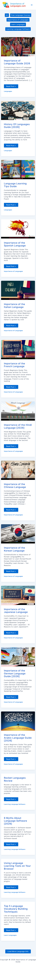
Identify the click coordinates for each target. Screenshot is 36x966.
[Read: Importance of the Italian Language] (18, 290)
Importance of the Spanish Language (15, 244)
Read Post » (11, 86)
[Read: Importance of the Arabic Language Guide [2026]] (18, 721)
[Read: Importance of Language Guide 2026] (18, 46)
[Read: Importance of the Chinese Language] (18, 470)
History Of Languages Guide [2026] (17, 126)
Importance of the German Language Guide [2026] (15, 673)
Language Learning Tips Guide (15, 185)
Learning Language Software (18, 29)
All (7, 15)
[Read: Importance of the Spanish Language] (18, 229)
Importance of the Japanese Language (16, 611)
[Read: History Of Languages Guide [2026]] (18, 110)
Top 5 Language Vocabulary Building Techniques (16, 909)
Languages (8, 91)
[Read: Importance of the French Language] (18, 349)
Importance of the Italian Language (14, 305)
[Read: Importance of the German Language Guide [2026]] (18, 656)
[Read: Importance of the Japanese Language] (18, 595)
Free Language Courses (20, 15)
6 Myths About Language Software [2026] (15, 821)
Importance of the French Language (14, 365)
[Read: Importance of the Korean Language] (18, 534)
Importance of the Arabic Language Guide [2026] (18, 737)
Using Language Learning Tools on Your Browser (17, 866)
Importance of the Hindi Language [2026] (18, 426)
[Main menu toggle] (31, 5)
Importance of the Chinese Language (15, 485)
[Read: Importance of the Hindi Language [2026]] (18, 411)
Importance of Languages (18, 20)
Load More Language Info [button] (18, 951)
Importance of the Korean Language (14, 549)
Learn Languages (18, 24)
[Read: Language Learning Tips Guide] (18, 169)
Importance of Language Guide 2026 (17, 62)
